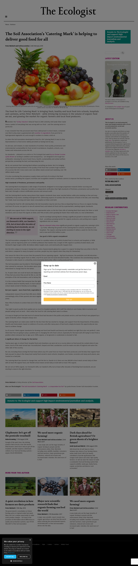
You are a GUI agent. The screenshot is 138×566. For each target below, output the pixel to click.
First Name (47, 283)
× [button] (30, 540)
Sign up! (69, 299)
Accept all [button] (10, 557)
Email (45, 276)
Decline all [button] (24, 557)
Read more (11, 553)
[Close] (95, 263)
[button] (17, 561)
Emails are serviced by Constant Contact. (57, 294)
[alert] (17, 551)
